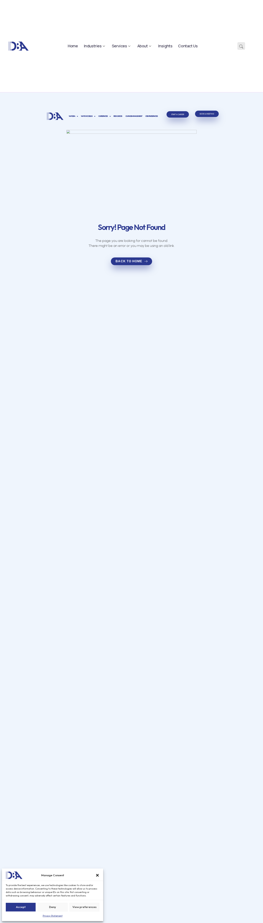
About (142, 45)
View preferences (84, 907)
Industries (93, 45)
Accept (21, 907)
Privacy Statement (53, 915)
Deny (52, 907)
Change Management (133, 116)
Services (119, 45)
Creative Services (151, 116)
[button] (97, 875)
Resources (117, 116)
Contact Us (188, 45)
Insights (165, 45)
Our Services (103, 116)
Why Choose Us (86, 116)
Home (73, 45)
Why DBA (72, 116)
